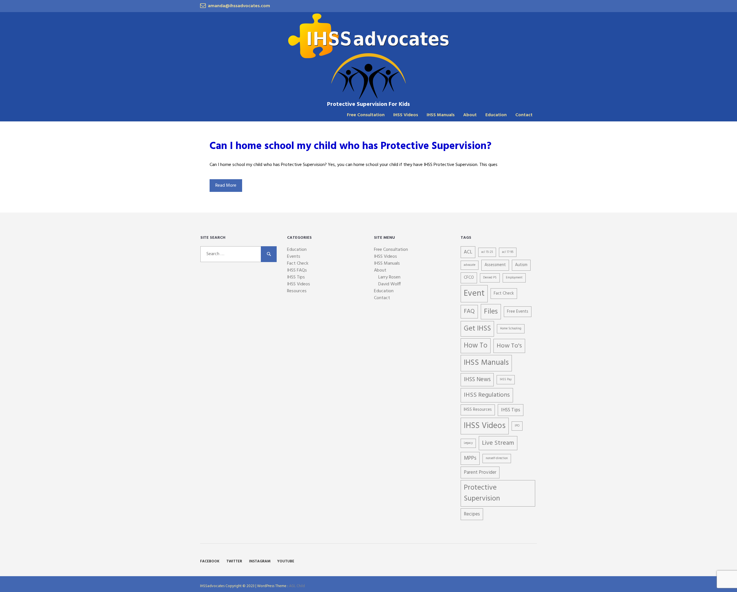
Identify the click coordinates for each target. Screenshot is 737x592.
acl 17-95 (507, 252)
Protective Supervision (482, 493)
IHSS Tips (296, 277)
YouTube (285, 561)
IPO (517, 425)
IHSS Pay (506, 379)
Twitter (234, 561)
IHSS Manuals (441, 115)
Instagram (259, 561)
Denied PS (490, 277)
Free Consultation (366, 115)
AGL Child (297, 586)
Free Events (517, 311)
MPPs (470, 458)
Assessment (495, 265)
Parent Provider (480, 472)
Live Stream (498, 443)
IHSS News (477, 379)
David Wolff (389, 284)
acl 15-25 (487, 252)
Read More (225, 185)
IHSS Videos (405, 115)
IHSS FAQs (297, 270)
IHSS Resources (478, 409)
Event (474, 293)
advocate (469, 265)
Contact (524, 115)
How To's (509, 346)
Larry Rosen (389, 277)
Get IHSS (477, 329)
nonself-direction (497, 458)
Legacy (468, 443)
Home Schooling (510, 328)
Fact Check (297, 263)
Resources (297, 291)
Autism (521, 265)
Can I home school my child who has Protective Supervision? (350, 146)
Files (491, 312)
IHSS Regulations (487, 395)
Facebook (209, 561)
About (470, 115)
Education (496, 115)
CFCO (469, 277)
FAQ (469, 311)
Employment (514, 277)
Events (293, 256)
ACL (468, 252)
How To (475, 345)
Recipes (472, 514)
